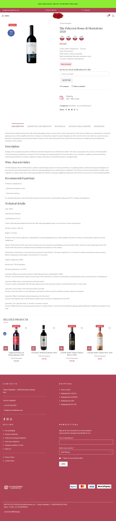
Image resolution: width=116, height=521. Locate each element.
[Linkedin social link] (74, 109)
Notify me (66, 80)
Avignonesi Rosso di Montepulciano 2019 (16, 354)
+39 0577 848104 (50, 10)
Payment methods (11, 434)
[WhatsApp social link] (77, 109)
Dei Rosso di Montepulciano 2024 (44, 353)
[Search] (113, 16)
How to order (65, 390)
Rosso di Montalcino (84, 106)
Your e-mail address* (66, 438)
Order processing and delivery (15, 438)
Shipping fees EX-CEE (68, 404)
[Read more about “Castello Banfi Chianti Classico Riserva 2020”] (61, 348)
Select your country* (66, 448)
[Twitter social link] (68, 109)
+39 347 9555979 (10, 405)
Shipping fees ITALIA (68, 393)
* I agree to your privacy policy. (72, 458)
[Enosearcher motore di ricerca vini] (13, 487)
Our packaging (10, 430)
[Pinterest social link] (71, 109)
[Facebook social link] (66, 109)
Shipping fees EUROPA (69, 397)
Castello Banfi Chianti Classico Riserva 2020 (71, 354)
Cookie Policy (9, 461)
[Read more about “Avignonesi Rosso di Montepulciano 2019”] (5, 348)
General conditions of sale (14, 445)
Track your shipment (12, 441)
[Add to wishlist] (26, 328)
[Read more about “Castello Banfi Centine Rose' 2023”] (89, 348)
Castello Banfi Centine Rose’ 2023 (99, 353)
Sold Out (8, 449)
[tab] (18, 126)
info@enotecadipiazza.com (11, 10)
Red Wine (72, 106)
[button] (33, 348)
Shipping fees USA (67, 401)
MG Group (16, 512)
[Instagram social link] (7, 419)
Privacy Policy (9, 457)
